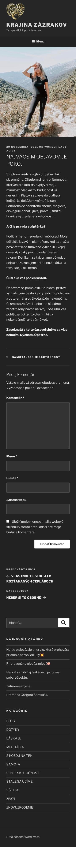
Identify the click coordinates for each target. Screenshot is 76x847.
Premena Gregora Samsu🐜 (27, 695)
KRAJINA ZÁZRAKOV (36, 25)
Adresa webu (16, 500)
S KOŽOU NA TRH (19, 756)
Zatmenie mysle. (18, 686)
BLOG (10, 721)
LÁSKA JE (13, 738)
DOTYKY (12, 730)
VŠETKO (12, 790)
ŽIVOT (10, 799)
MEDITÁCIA (15, 747)
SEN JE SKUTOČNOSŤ (44, 357)
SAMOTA (19, 357)
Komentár (15, 398)
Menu (40, 41)
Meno (11, 456)
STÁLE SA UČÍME (19, 781)
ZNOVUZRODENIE (19, 807)
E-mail (12, 478)
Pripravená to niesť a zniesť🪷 (28, 664)
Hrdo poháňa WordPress (22, 837)
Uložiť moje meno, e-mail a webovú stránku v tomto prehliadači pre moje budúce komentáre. (35, 527)
